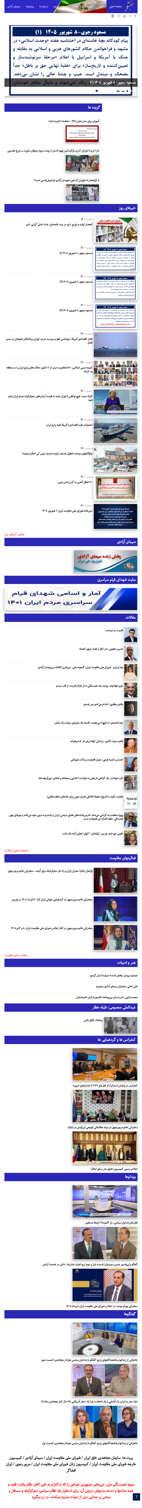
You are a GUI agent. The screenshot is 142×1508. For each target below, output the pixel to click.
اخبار (101, 6)
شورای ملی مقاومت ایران (63, 1458)
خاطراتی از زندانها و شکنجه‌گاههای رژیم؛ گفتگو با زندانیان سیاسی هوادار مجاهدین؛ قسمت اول (90, 1443)
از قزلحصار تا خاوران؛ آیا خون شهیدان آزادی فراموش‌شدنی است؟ (66, 180)
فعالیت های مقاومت (15, 955)
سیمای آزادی (13, 6)
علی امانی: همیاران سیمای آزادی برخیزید (117, 986)
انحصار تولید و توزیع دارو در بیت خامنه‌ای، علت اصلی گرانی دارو (59, 224)
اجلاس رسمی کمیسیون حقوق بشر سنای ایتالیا (114, 1169)
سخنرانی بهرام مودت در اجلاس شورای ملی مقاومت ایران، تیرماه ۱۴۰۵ (102, 1306)
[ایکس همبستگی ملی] (130, 16)
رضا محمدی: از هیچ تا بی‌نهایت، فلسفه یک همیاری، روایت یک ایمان (89, 722)
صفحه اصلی (115, 6)
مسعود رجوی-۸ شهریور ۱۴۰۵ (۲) (113, 82)
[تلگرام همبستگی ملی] (112, 16)
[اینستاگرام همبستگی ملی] (118, 16)
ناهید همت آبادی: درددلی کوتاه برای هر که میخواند (96, 741)
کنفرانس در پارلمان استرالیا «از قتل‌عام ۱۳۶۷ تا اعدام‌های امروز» (105, 1085)
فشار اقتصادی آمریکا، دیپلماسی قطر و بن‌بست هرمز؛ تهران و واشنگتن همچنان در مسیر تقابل (49, 341)
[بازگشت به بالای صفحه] (136, 1497)
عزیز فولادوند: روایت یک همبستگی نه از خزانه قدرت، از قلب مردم (89, 685)
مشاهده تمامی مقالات (16, 850)
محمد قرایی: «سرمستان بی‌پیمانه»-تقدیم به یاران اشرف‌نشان (107, 997)
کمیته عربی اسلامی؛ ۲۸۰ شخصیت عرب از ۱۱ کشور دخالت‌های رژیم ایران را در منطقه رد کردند (49, 369)
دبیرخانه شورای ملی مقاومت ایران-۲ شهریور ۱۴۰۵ (67, 510)
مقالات (75, 6)
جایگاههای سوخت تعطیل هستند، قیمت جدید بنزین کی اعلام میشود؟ (57, 453)
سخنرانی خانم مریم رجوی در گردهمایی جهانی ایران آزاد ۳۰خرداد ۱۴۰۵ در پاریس (52, 899)
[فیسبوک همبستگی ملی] (135, 16)
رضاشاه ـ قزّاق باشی (93, 1020)
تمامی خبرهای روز (14, 534)
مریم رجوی (22, 1464)
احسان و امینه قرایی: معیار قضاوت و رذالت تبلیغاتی (97, 759)
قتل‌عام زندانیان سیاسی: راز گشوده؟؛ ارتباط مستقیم (112, 1222)
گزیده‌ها (89, 6)
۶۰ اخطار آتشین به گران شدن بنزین (75, 482)
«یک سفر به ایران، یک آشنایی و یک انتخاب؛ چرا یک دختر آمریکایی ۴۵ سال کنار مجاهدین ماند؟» (89, 1401)
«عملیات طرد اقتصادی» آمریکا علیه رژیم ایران (69, 425)
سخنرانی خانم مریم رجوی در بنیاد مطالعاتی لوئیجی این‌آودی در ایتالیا (103, 1127)
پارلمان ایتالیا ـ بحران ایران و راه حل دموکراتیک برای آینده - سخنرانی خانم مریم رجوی (50, 871)
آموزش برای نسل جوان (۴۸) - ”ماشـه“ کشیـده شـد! (74, 121)
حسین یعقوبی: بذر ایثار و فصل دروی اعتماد (101, 648)
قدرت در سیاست (114, 630)
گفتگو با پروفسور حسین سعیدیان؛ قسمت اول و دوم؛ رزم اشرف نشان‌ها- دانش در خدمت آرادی (90, 1264)
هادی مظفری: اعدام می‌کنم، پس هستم (103, 704)
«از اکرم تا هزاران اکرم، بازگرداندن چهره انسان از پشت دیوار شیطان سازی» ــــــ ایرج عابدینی (53, 150)
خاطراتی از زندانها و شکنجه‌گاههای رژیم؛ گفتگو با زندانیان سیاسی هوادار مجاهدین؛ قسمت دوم (89, 1360)
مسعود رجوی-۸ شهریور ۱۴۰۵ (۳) (76, 310)
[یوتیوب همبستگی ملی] (124, 16)
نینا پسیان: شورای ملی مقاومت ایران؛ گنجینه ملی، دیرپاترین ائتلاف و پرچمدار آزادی (80, 667)
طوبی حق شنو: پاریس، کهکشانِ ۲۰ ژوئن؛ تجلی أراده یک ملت (92, 833)
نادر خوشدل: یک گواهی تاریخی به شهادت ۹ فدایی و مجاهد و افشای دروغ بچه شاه (80, 778)
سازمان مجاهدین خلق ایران (102, 1458)
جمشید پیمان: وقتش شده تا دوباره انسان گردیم (114, 975)
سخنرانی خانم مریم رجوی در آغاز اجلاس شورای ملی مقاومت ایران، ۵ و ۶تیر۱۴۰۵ (51, 928)
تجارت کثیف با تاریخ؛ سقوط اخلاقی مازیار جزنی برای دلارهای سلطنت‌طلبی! (85, 796)
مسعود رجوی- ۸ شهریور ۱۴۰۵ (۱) (76, 253)
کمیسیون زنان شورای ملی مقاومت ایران (61, 1464)
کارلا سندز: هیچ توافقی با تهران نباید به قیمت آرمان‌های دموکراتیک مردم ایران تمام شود (50, 398)
